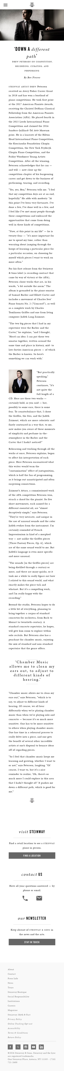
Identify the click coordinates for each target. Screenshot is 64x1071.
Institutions (14, 1001)
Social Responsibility (18, 996)
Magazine (13, 1010)
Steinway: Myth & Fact (19, 1014)
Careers (11, 1005)
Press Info (13, 978)
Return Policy (14, 1037)
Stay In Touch (32, 942)
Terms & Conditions (18, 1032)
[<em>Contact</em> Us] (39, 900)
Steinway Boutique (17, 992)
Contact (12, 973)
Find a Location (32, 855)
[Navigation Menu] (5, 4)
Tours (11, 987)
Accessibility (14, 1028)
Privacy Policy (15, 1019)
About (11, 969)
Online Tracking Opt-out (20, 1023)
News (10, 983)
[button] (25, 900)
